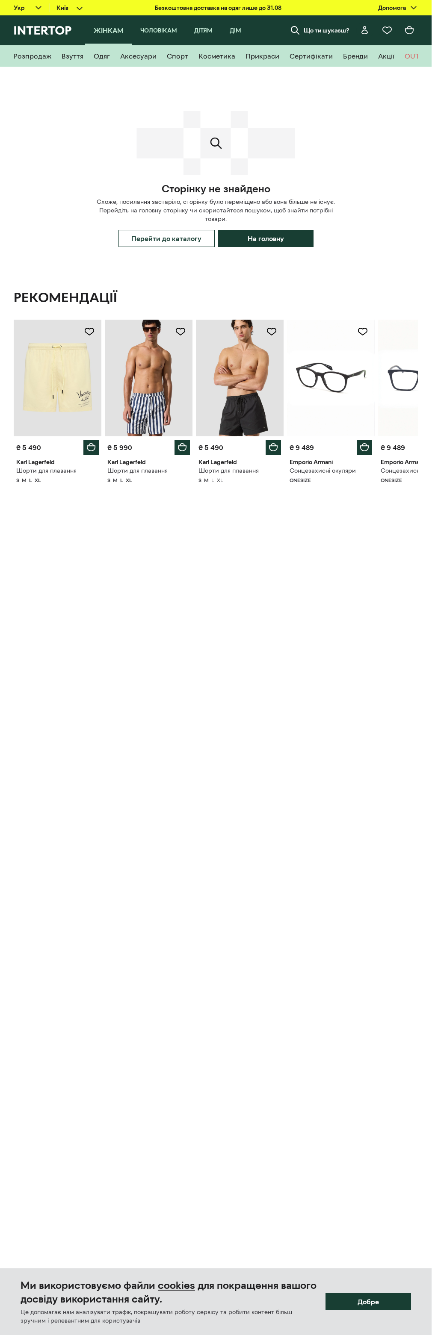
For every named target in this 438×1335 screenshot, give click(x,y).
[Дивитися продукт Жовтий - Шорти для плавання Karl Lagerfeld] (57, 378)
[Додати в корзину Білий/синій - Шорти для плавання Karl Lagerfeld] (182, 447)
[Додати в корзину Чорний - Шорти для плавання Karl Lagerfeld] (273, 447)
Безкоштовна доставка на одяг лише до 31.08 (218, 8)
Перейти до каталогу (166, 238)
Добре (368, 1301)
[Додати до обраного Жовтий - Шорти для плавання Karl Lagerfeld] (89, 331)
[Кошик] (409, 30)
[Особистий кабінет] (364, 30)
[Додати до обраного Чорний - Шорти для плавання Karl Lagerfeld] (271, 331)
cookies (176, 1285)
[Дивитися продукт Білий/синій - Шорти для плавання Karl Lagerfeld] (148, 378)
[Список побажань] (387, 30)
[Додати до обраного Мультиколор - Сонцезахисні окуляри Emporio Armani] (362, 331)
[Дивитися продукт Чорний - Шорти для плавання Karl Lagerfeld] (240, 378)
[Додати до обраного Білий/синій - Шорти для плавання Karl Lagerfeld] (180, 331)
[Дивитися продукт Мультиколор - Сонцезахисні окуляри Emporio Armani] (331, 378)
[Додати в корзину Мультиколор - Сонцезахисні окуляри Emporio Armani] (364, 447)
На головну (266, 238)
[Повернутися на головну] (42, 30)
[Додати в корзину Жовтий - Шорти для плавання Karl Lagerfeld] (91, 447)
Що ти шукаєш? (326, 30)
